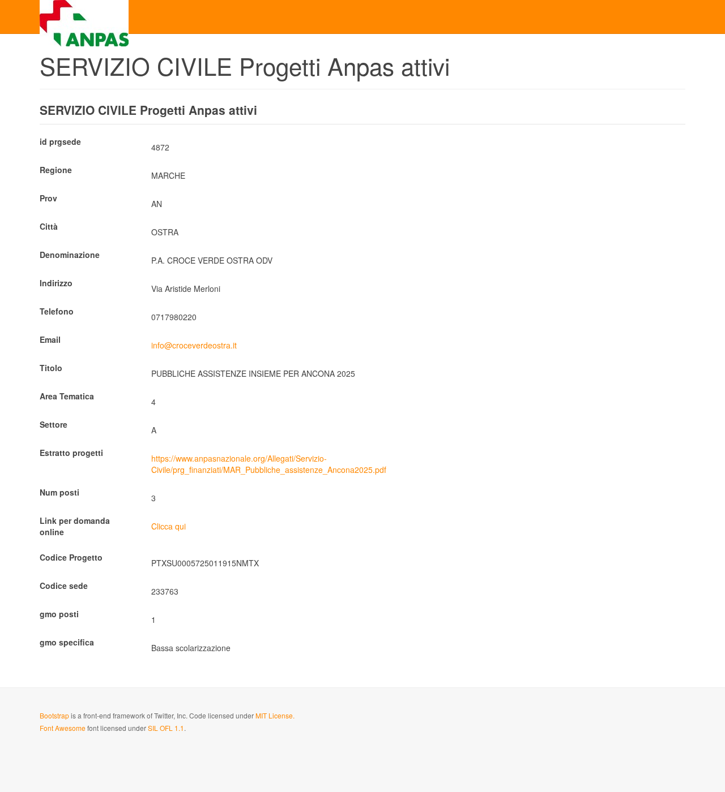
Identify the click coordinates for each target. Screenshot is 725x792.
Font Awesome (63, 728)
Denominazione (70, 254)
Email (50, 339)
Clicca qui (168, 526)
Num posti (59, 492)
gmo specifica (67, 642)
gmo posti (59, 613)
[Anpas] (84, 15)
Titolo (51, 367)
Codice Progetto (71, 557)
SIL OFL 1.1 (166, 728)
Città (49, 226)
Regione (56, 169)
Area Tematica (67, 396)
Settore (53, 424)
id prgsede (60, 141)
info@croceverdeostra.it (194, 345)
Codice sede (64, 585)
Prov (48, 198)
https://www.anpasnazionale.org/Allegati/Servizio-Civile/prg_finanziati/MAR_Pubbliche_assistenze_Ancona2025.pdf (268, 464)
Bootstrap (54, 715)
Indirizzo (56, 283)
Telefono (57, 311)
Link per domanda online (75, 526)
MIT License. (275, 715)
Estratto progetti (71, 452)
